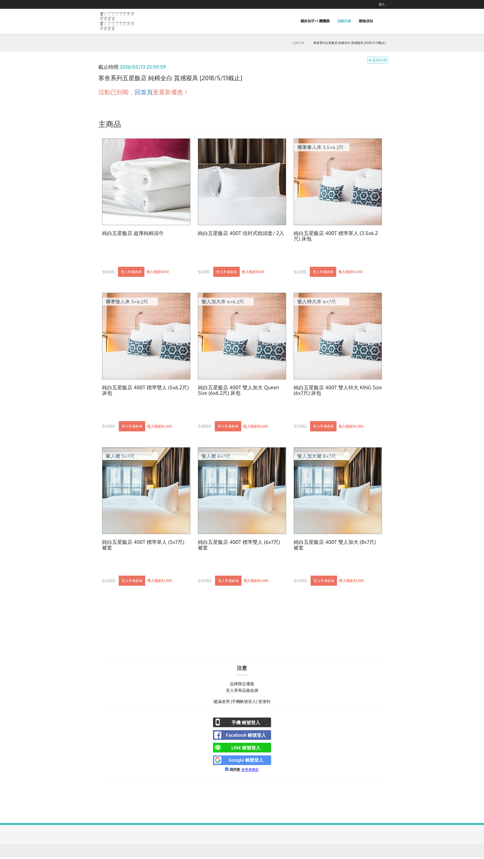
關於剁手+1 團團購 (315, 21)
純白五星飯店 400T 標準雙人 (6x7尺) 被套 (239, 545)
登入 (382, 4)
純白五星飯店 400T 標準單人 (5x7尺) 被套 (143, 545)
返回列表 (379, 60)
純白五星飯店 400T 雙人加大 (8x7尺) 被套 (335, 545)
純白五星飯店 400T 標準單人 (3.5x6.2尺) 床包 (336, 236)
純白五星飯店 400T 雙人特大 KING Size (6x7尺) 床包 (338, 390)
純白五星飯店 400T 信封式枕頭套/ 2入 (241, 233)
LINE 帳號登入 (245, 747)
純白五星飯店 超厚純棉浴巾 (133, 233)
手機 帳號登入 (246, 722)
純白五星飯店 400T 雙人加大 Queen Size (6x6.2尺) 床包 (238, 390)
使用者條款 (250, 769)
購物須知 (366, 21)
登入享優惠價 (131, 272)
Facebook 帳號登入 (246, 735)
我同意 (235, 769)
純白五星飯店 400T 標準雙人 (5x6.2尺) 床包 (145, 390)
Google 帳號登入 (245, 760)
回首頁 (144, 92)
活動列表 (344, 21)
